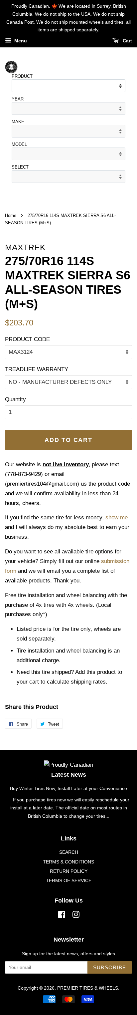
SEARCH (68, 852)
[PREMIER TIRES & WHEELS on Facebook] (62, 916)
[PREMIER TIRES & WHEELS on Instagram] (75, 916)
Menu (20, 41)
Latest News (68, 774)
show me (116, 517)
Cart (126, 41)
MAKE (18, 121)
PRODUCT (22, 76)
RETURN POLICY (68, 871)
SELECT (20, 167)
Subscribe (110, 967)
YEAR (18, 98)
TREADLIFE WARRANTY (36, 369)
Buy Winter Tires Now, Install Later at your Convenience (68, 788)
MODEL (19, 144)
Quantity (15, 399)
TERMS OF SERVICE (68, 880)
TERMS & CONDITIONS (68, 861)
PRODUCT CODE (27, 339)
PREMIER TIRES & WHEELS (87, 988)
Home (10, 215)
